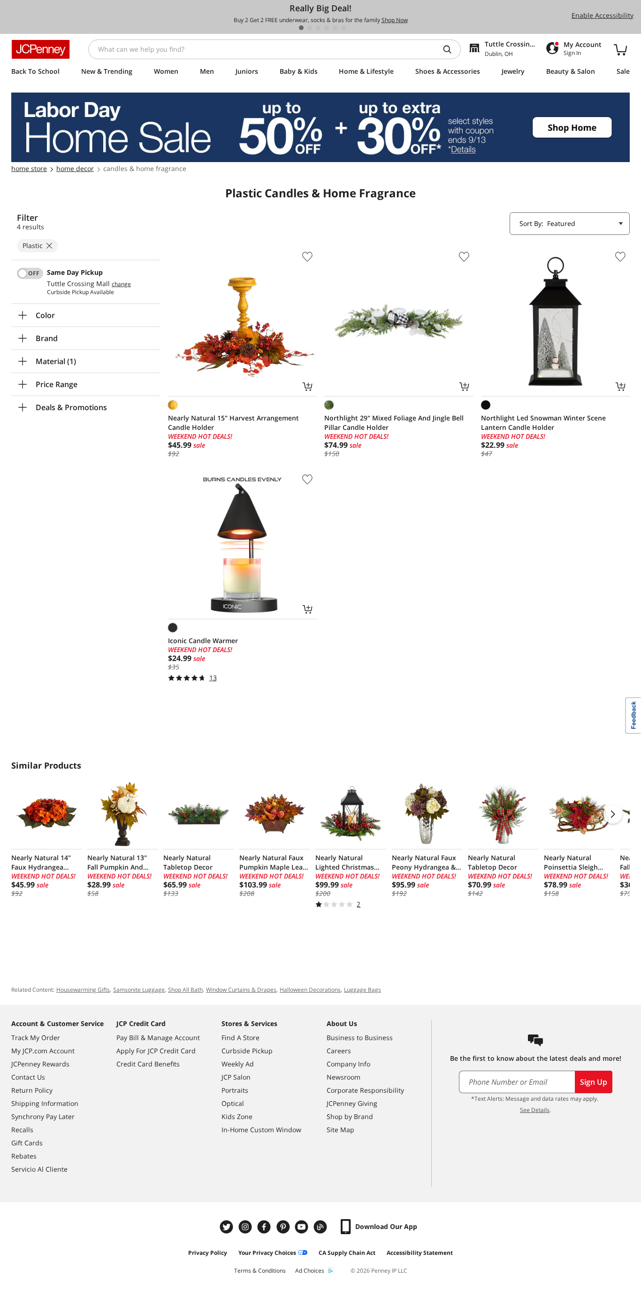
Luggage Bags (362, 990)
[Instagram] (246, 1227)
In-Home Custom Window (261, 1129)
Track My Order (35, 1037)
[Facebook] (265, 1227)
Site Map (340, 1129)
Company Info (348, 1063)
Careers (339, 1050)
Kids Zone (236, 1116)
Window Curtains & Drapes (241, 990)
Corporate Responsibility (365, 1090)
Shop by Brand (350, 1116)
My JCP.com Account (43, 1050)
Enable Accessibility (602, 15)
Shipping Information (44, 1103)
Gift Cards (27, 1142)
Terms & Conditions (260, 1271)
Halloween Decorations (310, 990)
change (121, 284)
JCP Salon (236, 1077)
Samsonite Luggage (139, 990)
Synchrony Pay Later (43, 1116)
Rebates (24, 1155)
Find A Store (240, 1037)
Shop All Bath (185, 990)
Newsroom (343, 1077)
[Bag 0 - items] (620, 49)
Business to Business (360, 1037)
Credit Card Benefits (148, 1063)
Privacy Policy (207, 1253)
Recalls (22, 1129)
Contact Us (28, 1077)
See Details (534, 1110)
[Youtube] (302, 1227)
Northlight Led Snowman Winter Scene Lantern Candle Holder (543, 422)
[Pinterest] (284, 1227)
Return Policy (32, 1090)
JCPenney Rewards (40, 1063)
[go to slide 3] (318, 27)
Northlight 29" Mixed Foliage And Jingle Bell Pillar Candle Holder (394, 422)
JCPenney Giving (352, 1103)
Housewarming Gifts (83, 990)
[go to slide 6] (343, 27)
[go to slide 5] (335, 27)
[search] (451, 49)
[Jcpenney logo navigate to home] (40, 49)
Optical (232, 1103)
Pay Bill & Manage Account (158, 1037)
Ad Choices (309, 1271)
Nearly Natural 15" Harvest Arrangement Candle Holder (233, 422)
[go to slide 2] (309, 27)
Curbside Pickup (247, 1050)
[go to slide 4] (326, 27)
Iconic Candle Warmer (203, 640)
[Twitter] (227, 1227)
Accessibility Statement (420, 1253)
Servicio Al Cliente (39, 1169)
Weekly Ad (237, 1063)
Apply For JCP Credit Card (156, 1050)
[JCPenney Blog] (321, 1227)
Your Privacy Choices (267, 1253)
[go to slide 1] (301, 27)
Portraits (234, 1090)
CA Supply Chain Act (347, 1253)
